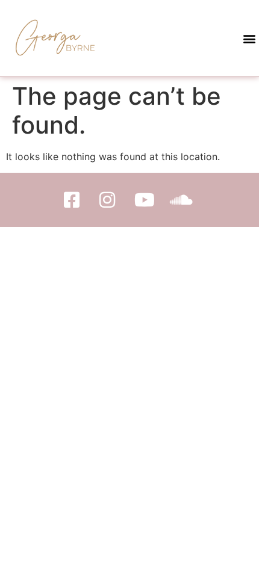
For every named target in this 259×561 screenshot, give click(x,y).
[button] (249, 38)
